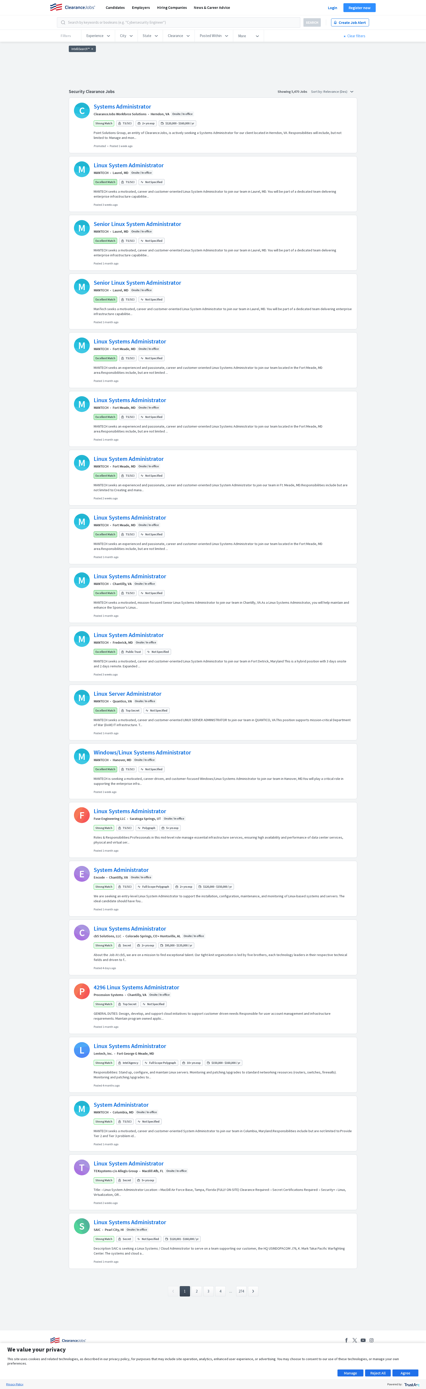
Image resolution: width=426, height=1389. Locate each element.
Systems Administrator (122, 106)
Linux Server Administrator (127, 693)
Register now (360, 7)
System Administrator (121, 870)
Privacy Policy (14, 1384)
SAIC (97, 1229)
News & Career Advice (212, 7)
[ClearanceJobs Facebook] (346, 1340)
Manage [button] (350, 1372)
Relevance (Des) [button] (335, 91)
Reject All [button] (378, 1372)
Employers (141, 7)
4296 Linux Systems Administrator (136, 987)
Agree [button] (405, 1372)
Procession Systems (108, 995)
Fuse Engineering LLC (109, 818)
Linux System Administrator (129, 165)
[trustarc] (411, 1384)
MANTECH (101, 172)
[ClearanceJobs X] (355, 1340)
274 (241, 1291)
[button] (98, 36)
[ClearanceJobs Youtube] (363, 1340)
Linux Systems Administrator (130, 341)
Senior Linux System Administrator (137, 224)
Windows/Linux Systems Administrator (142, 752)
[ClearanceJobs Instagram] (371, 1340)
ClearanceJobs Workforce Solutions (120, 114)
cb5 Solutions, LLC (107, 936)
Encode (99, 877)
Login (332, 7)
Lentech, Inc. (103, 1053)
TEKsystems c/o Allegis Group (116, 1171)
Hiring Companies (172, 7)
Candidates (115, 7)
